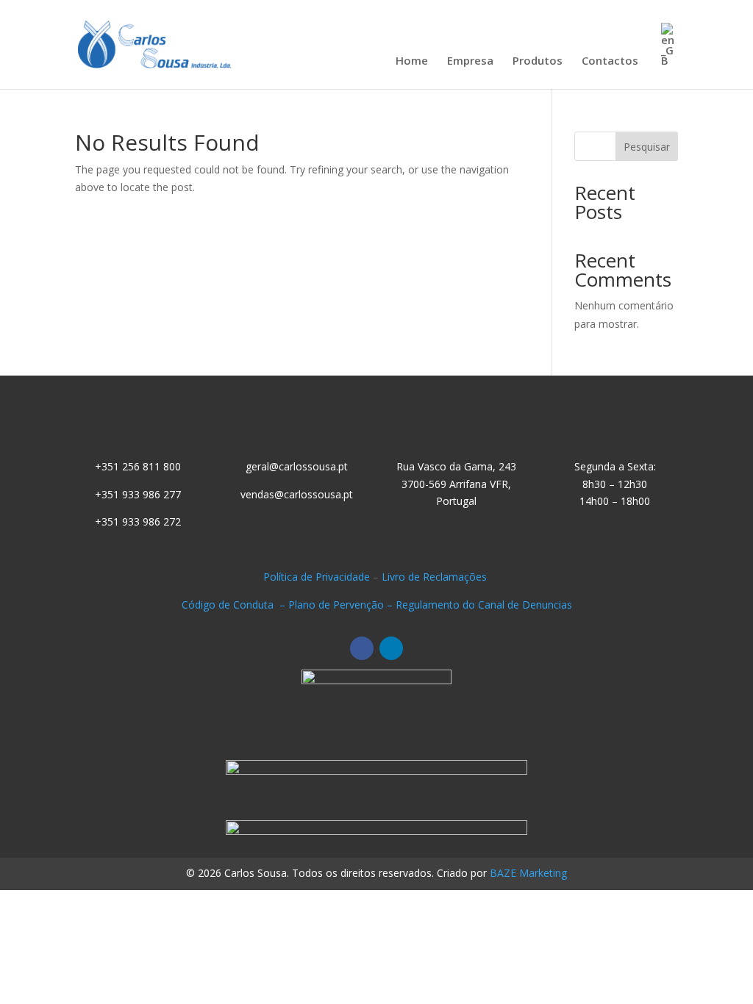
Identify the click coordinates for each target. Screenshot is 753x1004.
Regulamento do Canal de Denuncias (484, 605)
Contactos (610, 61)
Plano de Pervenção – (342, 605)
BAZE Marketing (528, 873)
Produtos (538, 61)
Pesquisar (647, 147)
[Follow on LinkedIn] (391, 648)
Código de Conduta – (235, 605)
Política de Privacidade (316, 577)
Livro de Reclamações (436, 577)
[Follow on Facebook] (362, 648)
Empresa (470, 61)
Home (412, 61)
